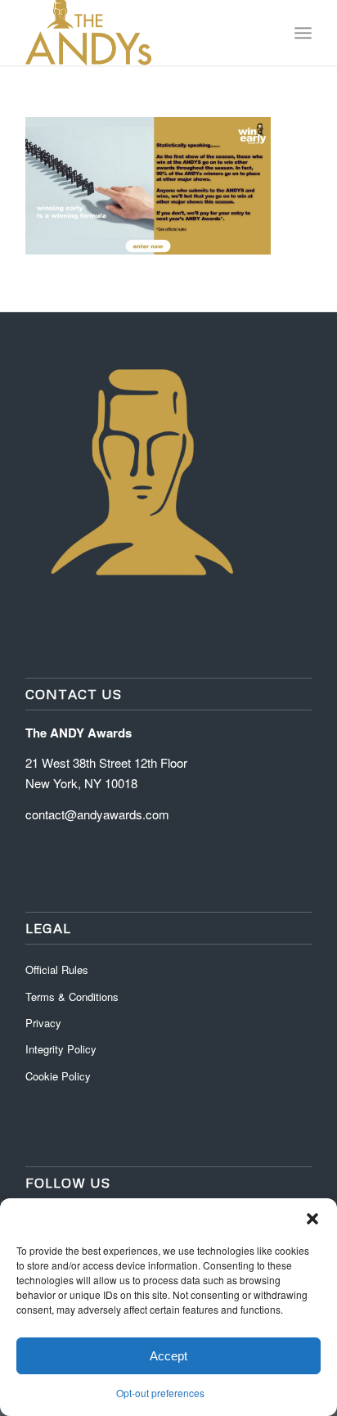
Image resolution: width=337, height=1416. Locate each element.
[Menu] (303, 32)
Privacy (43, 1022)
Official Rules (56, 969)
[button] (312, 1219)
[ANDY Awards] (139, 32)
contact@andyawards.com (97, 814)
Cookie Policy (58, 1076)
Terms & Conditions (72, 996)
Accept (168, 1356)
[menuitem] (303, 32)
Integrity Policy (62, 1049)
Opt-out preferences (160, 1393)
